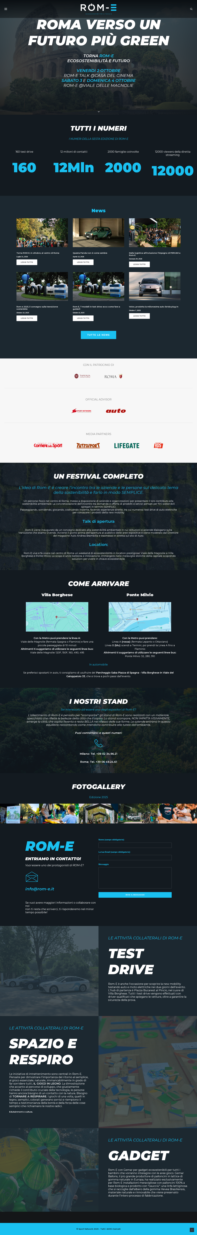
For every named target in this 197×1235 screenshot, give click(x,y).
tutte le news (98, 335)
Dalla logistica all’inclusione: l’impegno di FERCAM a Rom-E (154, 254)
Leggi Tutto (27, 262)
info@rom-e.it (39, 888)
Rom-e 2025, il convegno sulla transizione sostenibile (37, 308)
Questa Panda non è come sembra (90, 253)
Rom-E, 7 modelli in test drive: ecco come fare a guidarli (96, 308)
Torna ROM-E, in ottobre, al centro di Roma (37, 253)
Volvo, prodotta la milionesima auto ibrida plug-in (153, 307)
